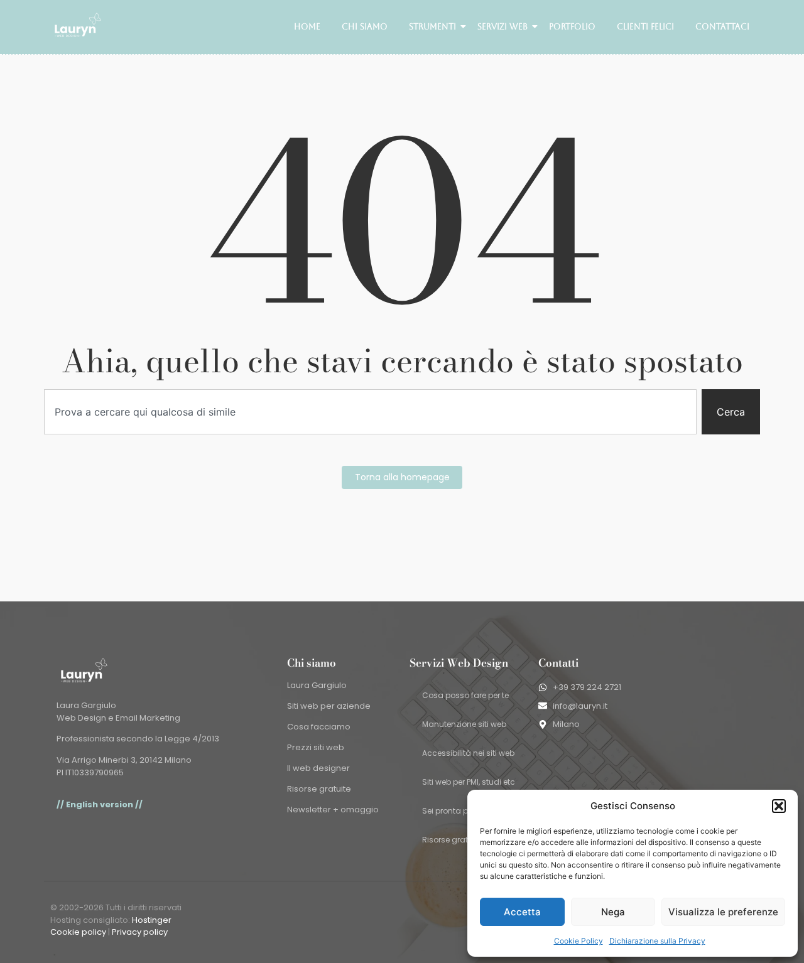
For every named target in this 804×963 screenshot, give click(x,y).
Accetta (522, 912)
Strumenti (432, 26)
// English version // (100, 804)
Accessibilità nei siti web (468, 753)
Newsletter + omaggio (333, 809)
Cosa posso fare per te (465, 695)
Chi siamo (365, 26)
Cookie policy (78, 932)
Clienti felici (645, 26)
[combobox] (370, 411)
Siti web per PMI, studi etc (468, 782)
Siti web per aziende (329, 706)
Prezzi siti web (315, 747)
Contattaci (722, 26)
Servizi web (502, 26)
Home (307, 26)
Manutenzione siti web (464, 724)
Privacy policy (140, 932)
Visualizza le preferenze (723, 912)
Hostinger (151, 920)
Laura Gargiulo (317, 685)
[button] (779, 806)
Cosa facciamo (318, 727)
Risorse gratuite (319, 789)
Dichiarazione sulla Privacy (657, 940)
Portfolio (572, 26)
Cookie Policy (578, 940)
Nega (613, 912)
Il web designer (318, 768)
